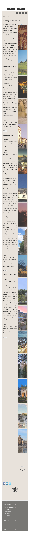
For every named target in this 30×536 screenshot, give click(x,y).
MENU (20, 8)
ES (20, 12)
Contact (5, 529)
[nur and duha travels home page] (15, 6)
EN (17, 12)
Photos (6, 525)
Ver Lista (20, 24)
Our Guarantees (7, 504)
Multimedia (6, 520)
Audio (6, 527)
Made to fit (7, 515)
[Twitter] (10, 483)
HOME (10, 8)
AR (26, 12)
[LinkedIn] (7, 483)
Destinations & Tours (9, 507)
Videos (6, 523)
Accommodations (8, 518)
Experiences (8, 511)
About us (6, 501)
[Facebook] (4, 483)
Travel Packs (8, 509)
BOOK (4, 130)
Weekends (7, 513)
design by (12, 533)
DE (23, 12)
